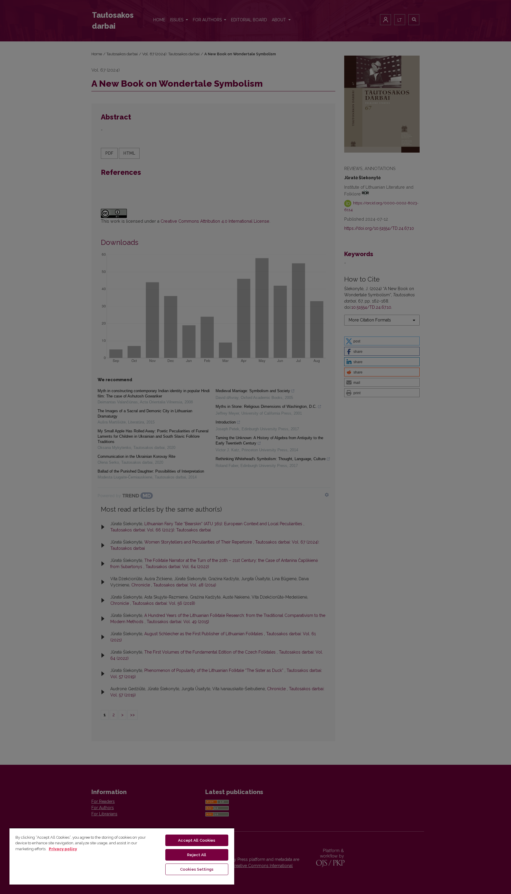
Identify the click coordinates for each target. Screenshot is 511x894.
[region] (121, 856)
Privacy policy (63, 849)
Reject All (196, 855)
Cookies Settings (197, 869)
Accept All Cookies (196, 840)
